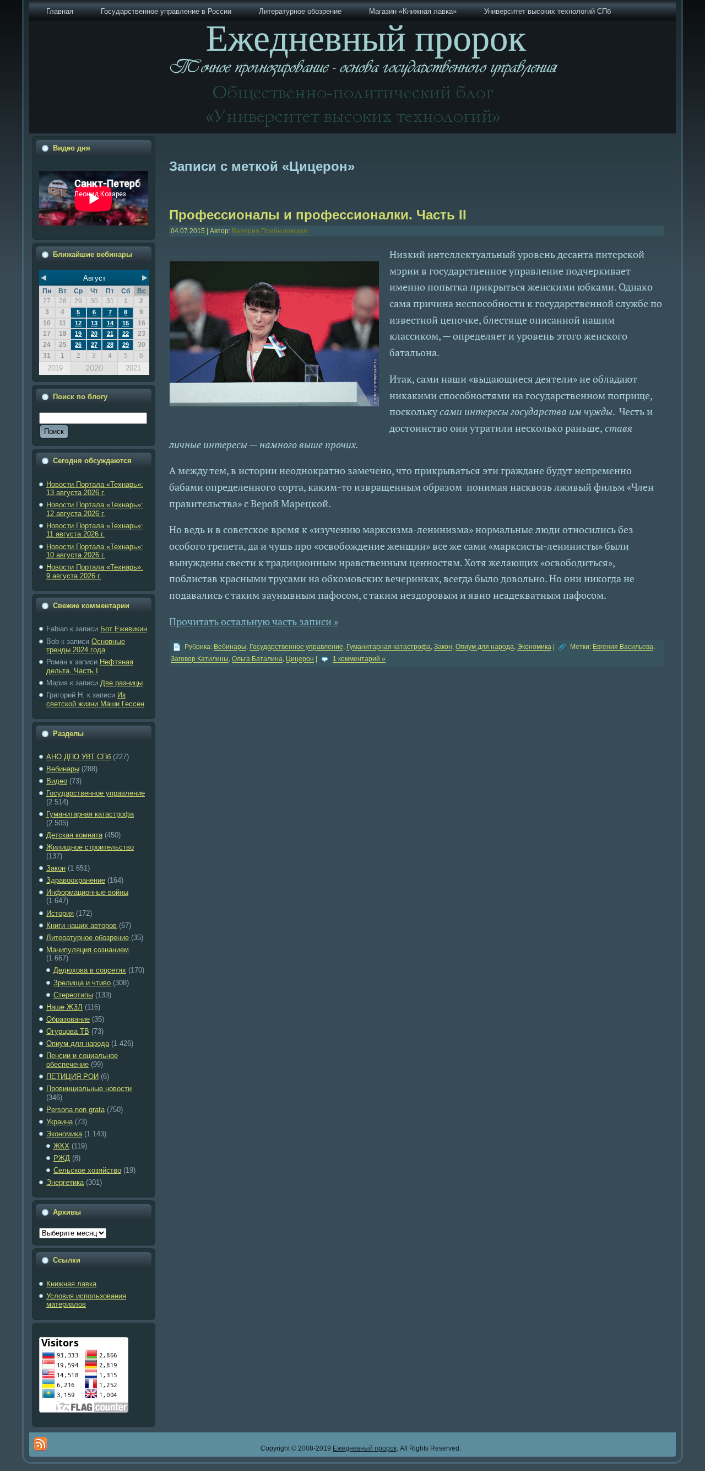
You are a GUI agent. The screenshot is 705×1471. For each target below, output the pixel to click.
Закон (56, 868)
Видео (56, 781)
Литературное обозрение (87, 937)
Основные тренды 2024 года (85, 645)
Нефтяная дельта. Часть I (89, 666)
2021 (133, 368)
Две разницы (121, 683)
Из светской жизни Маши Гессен (95, 699)
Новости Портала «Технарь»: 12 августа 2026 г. (94, 509)
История (60, 913)
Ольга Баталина (257, 659)
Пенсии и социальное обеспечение (82, 1060)
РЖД (61, 1158)
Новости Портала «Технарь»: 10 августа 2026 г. (94, 551)
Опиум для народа (77, 1043)
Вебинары (62, 769)
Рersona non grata (75, 1109)
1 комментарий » (359, 659)
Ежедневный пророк (365, 1448)
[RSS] (40, 1444)
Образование (68, 1019)
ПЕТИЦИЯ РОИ (72, 1076)
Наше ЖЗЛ (64, 1007)
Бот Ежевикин (123, 629)
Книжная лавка (71, 1284)
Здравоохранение (75, 880)
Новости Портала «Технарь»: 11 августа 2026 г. (94, 530)
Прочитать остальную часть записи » (253, 621)
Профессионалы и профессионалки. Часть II (318, 214)
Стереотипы (73, 995)
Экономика (64, 1134)
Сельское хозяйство (87, 1170)
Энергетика (65, 1182)
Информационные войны (87, 892)
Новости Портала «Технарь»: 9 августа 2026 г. (94, 571)
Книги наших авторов (81, 925)
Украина (59, 1122)
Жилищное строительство (90, 847)
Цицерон (300, 659)
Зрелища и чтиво (82, 983)
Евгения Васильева (623, 647)
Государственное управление (95, 793)
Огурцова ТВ (67, 1031)
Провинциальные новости (89, 1089)
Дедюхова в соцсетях (89, 970)
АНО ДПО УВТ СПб (78, 757)
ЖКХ (61, 1146)
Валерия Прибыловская (269, 231)
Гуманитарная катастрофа (90, 814)
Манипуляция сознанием (87, 950)
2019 (55, 368)
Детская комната (74, 835)
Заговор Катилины (200, 659)
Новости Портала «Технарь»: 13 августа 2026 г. (94, 488)
